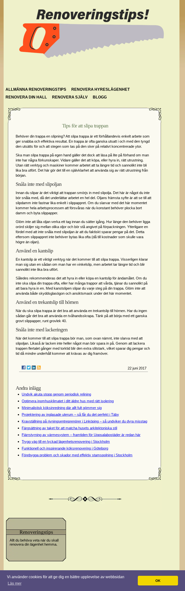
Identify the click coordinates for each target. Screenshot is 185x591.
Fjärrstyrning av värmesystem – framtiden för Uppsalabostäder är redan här (81, 435)
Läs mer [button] (14, 583)
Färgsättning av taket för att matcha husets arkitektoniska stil (69, 428)
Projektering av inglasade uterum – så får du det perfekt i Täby (70, 414)
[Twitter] (29, 367)
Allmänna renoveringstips (36, 89)
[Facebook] (24, 367)
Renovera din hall (26, 97)
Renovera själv (70, 97)
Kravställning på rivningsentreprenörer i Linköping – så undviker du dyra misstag (84, 421)
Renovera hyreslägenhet (100, 89)
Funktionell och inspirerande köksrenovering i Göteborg (65, 448)
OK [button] (157, 581)
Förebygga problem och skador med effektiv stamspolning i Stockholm (77, 455)
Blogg (100, 97)
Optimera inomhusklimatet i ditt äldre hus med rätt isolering (68, 401)
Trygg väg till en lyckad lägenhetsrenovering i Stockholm (66, 441)
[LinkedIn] (34, 367)
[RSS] (39, 367)
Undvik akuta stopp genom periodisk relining (56, 394)
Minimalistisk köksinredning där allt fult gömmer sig (62, 408)
